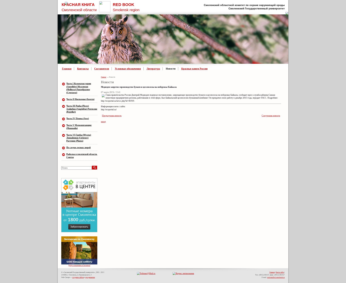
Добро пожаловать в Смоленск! (79, 265)
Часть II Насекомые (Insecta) (80, 99)
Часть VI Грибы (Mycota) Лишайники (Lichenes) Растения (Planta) (78, 138)
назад (103, 121)
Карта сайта (280, 272)
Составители (101, 68)
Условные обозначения (128, 68)
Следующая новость (271, 115)
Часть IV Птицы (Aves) (77, 118)
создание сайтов (78, 277)
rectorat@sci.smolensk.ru (276, 277)
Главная (67, 68)
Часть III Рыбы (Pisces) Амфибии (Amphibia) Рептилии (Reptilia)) (81, 109)
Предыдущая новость (111, 115)
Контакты (83, 68)
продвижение (90, 277)
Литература (153, 68)
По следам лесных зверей (78, 147)
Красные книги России (194, 68)
